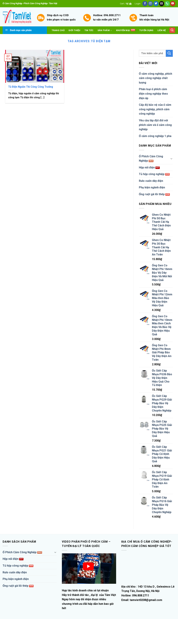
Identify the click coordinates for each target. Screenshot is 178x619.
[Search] (172, 30)
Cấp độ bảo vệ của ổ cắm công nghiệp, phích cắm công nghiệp (155, 109)
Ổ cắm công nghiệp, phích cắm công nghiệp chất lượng (155, 78)
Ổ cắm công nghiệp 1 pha (155, 136)
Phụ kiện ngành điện (152, 187)
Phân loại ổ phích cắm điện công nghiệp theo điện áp (153, 94)
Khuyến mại (123, 30)
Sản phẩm (104, 30)
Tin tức (89, 30)
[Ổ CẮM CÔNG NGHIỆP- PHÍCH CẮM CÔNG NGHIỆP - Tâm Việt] (17, 16)
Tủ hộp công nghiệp (151, 174)
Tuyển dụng (146, 30)
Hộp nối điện (147, 167)
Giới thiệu (74, 30)
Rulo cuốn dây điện (151, 180)
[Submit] (169, 53)
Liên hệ (161, 30)
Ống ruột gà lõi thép (152, 194)
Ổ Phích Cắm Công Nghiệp (151, 159)
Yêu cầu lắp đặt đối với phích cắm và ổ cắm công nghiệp (155, 125)
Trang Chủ (58, 30)
